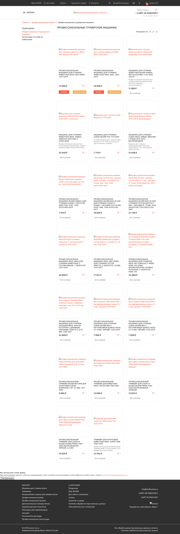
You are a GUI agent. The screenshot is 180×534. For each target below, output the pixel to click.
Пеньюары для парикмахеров (34, 510)
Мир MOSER (36, 3)
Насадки (25, 513)
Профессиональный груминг (34, 501)
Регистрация (123, 3)
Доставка (50, 3)
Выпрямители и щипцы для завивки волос (40, 494)
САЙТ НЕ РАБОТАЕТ (147, 13)
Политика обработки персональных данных (87, 504)
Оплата (62, 3)
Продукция (73, 488)
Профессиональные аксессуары (35, 519)
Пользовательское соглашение (82, 507)
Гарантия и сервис (78, 3)
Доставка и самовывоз (78, 494)
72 (156, 32)
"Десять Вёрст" (151, 507)
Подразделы (28, 28)
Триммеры (26, 491)
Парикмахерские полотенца (34, 507)
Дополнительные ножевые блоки (36, 504)
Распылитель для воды (32, 516)
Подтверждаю (7, 478)
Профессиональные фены (33, 497)
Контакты (94, 3)
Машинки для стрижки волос (34, 488)
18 (150, 32)
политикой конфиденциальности (115, 475)
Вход (115, 3)
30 (153, 32)
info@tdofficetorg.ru (150, 489)
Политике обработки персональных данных (139, 530)
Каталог (30, 12)
